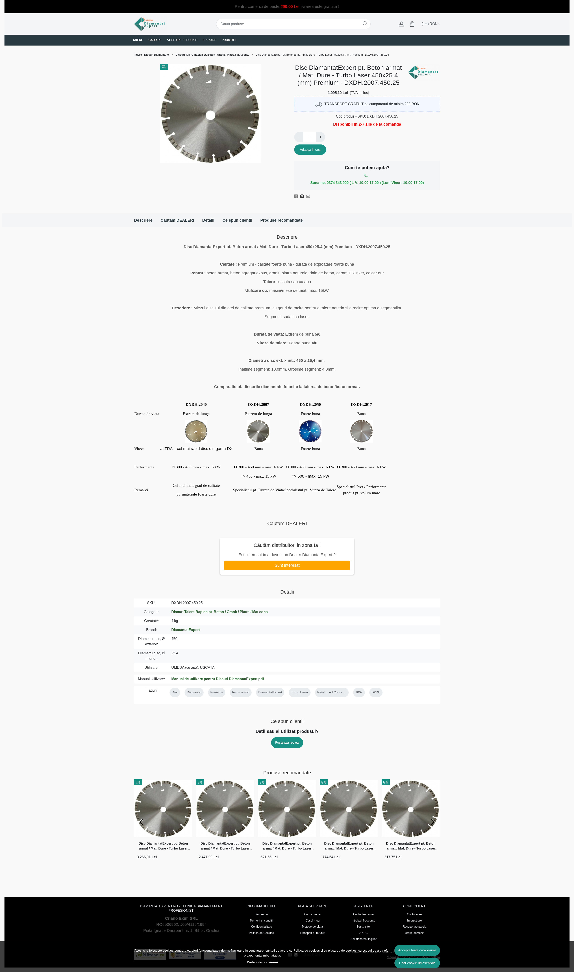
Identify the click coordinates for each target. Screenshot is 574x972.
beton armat (240, 692)
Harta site (363, 926)
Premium (216, 692)
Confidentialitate (261, 926)
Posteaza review (287, 742)
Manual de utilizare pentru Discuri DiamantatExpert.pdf (217, 679)
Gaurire (155, 40)
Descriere (143, 220)
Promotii (229, 40)
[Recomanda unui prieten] (309, 196)
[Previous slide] (141, 822)
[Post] (297, 196)
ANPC (363, 933)
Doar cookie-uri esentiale (417, 963)
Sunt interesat (287, 565)
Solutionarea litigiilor (363, 939)
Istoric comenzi (414, 933)
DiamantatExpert (185, 630)
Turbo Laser (299, 692)
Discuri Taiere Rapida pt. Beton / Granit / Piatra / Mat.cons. (212, 54)
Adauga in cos (310, 149)
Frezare (209, 40)
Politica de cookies (307, 950)
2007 (359, 692)
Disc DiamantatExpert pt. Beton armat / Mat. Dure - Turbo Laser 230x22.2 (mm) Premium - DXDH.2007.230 (410, 847)
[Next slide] (432, 822)
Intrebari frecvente (363, 920)
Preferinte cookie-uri (262, 962)
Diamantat (194, 692)
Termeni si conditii (261, 920)
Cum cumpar (312, 914)
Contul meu (414, 914)
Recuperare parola (414, 926)
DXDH (376, 692)
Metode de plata (312, 926)
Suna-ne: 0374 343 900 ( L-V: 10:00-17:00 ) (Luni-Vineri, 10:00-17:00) (367, 183)
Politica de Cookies (261, 933)
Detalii (208, 220)
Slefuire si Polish (182, 40)
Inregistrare (414, 920)
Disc (175, 692)
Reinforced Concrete (332, 692)
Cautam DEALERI (177, 220)
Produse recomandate (281, 220)
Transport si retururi (312, 933)
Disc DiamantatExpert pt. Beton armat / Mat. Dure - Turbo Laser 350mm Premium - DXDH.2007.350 (349, 847)
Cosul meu (313, 920)
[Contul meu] (401, 24)
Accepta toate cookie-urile (417, 950)
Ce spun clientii (237, 220)
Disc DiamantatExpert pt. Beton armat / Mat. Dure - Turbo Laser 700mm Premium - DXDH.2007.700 (163, 847)
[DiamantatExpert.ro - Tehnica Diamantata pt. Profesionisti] (160, 24)
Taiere (138, 40)
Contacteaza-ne (363, 914)
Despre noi (261, 914)
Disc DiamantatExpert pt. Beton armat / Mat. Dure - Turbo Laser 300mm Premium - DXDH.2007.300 (287, 847)
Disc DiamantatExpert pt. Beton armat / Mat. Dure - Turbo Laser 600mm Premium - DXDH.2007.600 (225, 847)
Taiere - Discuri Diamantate (151, 54)
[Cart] (412, 24)
